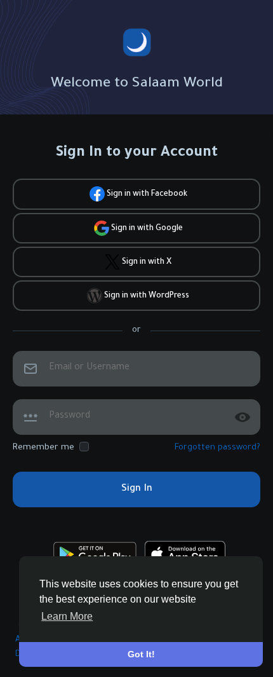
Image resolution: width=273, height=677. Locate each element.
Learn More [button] (67, 616)
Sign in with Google (146, 228)
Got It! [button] (141, 654)
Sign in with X (145, 262)
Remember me (43, 448)
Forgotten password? (217, 448)
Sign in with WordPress (145, 296)
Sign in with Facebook (146, 195)
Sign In (136, 489)
